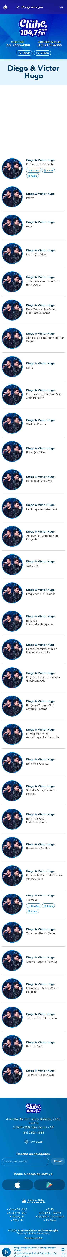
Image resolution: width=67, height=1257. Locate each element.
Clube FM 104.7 (18, 1213)
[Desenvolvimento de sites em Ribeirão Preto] (34, 1142)
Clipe (34, 175)
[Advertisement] (33, 114)
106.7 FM (18, 1220)
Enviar (58, 1161)
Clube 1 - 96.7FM (51, 1213)
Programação (32, 7)
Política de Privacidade (33, 1238)
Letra (50, 170)
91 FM (51, 1209)
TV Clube (51, 1220)
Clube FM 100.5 (18, 1209)
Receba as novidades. (34, 1154)
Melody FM (18, 1216)
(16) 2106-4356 (33, 1132)
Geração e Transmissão (51, 1216)
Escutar (35, 170)
